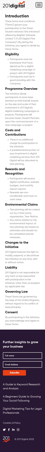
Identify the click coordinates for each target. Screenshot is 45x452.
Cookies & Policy (11, 423)
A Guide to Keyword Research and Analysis (21, 386)
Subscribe (14, 373)
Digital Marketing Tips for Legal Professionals (22, 410)
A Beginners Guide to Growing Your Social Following (22, 398)
